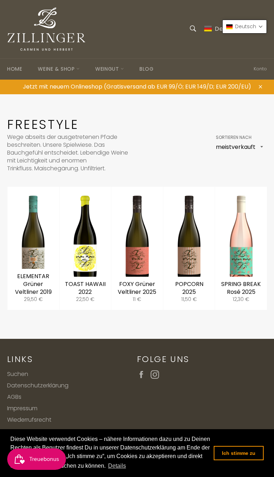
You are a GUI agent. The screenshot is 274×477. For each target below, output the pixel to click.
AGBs (14, 397)
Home (14, 68)
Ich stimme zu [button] (238, 453)
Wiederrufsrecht (29, 420)
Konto (260, 68)
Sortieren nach (234, 137)
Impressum (22, 408)
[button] (245, 26)
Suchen (17, 374)
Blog (146, 68)
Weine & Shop (57, 68)
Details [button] (117, 466)
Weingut (108, 68)
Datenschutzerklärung (37, 385)
